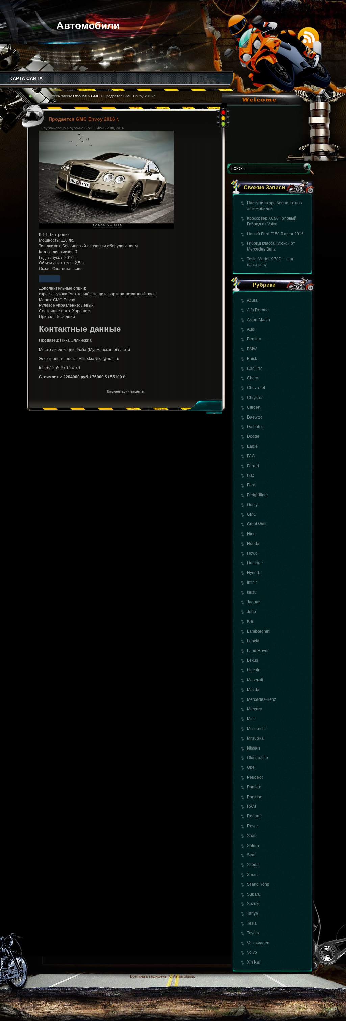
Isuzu (252, 592)
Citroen (254, 407)
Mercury (254, 709)
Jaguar (253, 602)
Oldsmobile (257, 757)
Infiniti (252, 582)
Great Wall (256, 524)
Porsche (254, 796)
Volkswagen (258, 943)
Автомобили (88, 25)
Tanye (252, 913)
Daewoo (255, 417)
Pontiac (254, 787)
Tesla (252, 923)
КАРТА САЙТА (26, 78)
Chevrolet (256, 387)
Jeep (251, 611)
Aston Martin (258, 319)
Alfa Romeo (258, 310)
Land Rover (258, 650)
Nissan (253, 748)
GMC (251, 514)
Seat (251, 855)
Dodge (253, 436)
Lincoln (254, 670)
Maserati (255, 680)
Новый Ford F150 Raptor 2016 (275, 234)
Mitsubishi (256, 728)
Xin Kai (253, 962)
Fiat (250, 475)
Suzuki (253, 903)
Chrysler (255, 397)
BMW (252, 349)
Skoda (253, 864)
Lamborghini (258, 631)
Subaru (254, 894)
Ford (251, 485)
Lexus (252, 660)
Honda (253, 543)
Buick (252, 358)
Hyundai (255, 572)
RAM (251, 806)
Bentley (254, 339)
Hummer (255, 563)
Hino (251, 533)
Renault (254, 816)
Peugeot (255, 777)
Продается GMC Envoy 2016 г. (84, 119)
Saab (252, 835)
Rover (252, 826)
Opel (251, 767)
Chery (252, 378)
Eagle (252, 446)
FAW (251, 456)
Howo (252, 553)
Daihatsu (255, 426)
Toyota (253, 933)
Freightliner (257, 495)
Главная (80, 96)
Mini (251, 718)
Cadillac (254, 368)
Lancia (253, 641)
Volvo (252, 952)
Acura (252, 300)
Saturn (253, 845)
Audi (251, 329)
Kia (250, 621)
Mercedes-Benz (261, 699)
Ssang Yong (258, 884)
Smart (252, 874)
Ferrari (253, 466)
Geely (252, 504)
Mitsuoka (255, 738)
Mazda (253, 689)
